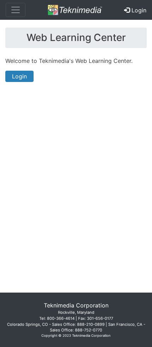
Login (19, 76)
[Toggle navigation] (15, 10)
